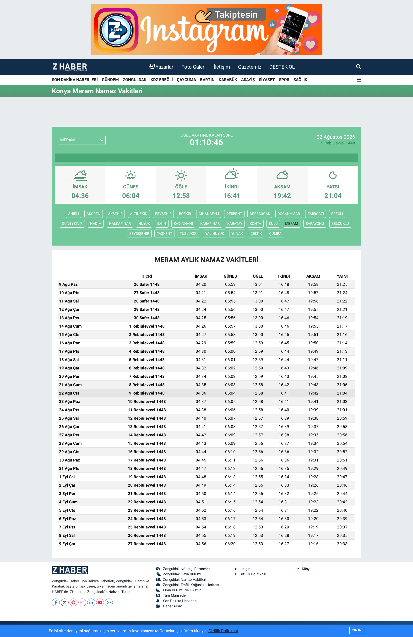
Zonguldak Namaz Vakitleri (184, 579)
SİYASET (267, 79)
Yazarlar (164, 67)
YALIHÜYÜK (214, 233)
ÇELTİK (256, 233)
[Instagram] (82, 602)
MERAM (291, 223)
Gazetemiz (249, 67)
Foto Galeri (193, 67)
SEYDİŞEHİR (139, 233)
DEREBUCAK (260, 214)
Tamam (357, 630)
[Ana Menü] (359, 80)
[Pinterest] (73, 602)
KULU (273, 223)
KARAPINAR (210, 223)
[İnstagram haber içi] (206, 29)
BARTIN (207, 79)
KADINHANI (183, 223)
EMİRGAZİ (316, 214)
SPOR (284, 79)
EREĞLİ (337, 214)
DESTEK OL (282, 67)
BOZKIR (185, 214)
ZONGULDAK (135, 79)
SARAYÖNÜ (315, 223)
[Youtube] (100, 602)
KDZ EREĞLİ (162, 79)
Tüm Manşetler (175, 595)
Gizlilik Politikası (252, 574)
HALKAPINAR (120, 223)
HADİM (96, 223)
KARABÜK (228, 79)
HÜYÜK (144, 223)
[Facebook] (56, 602)
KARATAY (234, 223)
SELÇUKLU (340, 223)
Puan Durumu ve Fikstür (182, 590)
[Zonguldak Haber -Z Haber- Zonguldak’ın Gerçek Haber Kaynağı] (70, 66)
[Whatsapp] (109, 602)
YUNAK (237, 233)
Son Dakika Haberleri (180, 601)
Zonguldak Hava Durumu (182, 574)
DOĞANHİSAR (288, 214)
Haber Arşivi (173, 606)
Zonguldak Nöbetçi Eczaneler (186, 569)
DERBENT (234, 214)
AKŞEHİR (115, 214)
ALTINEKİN (138, 214)
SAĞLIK (300, 79)
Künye (306, 569)
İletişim (222, 67)
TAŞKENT (164, 233)
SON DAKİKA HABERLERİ (75, 79)
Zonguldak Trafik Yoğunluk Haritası (191, 585)
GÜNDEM (110, 79)
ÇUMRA (275, 233)
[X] (65, 602)
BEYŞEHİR (163, 214)
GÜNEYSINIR (72, 223)
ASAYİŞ (248, 79)
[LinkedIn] (91, 602)
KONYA (255, 223)
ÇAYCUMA (186, 79)
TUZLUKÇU (189, 233)
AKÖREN (93, 214)
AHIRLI (73, 214)
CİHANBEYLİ (209, 214)
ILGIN (161, 223)
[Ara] (358, 66)
